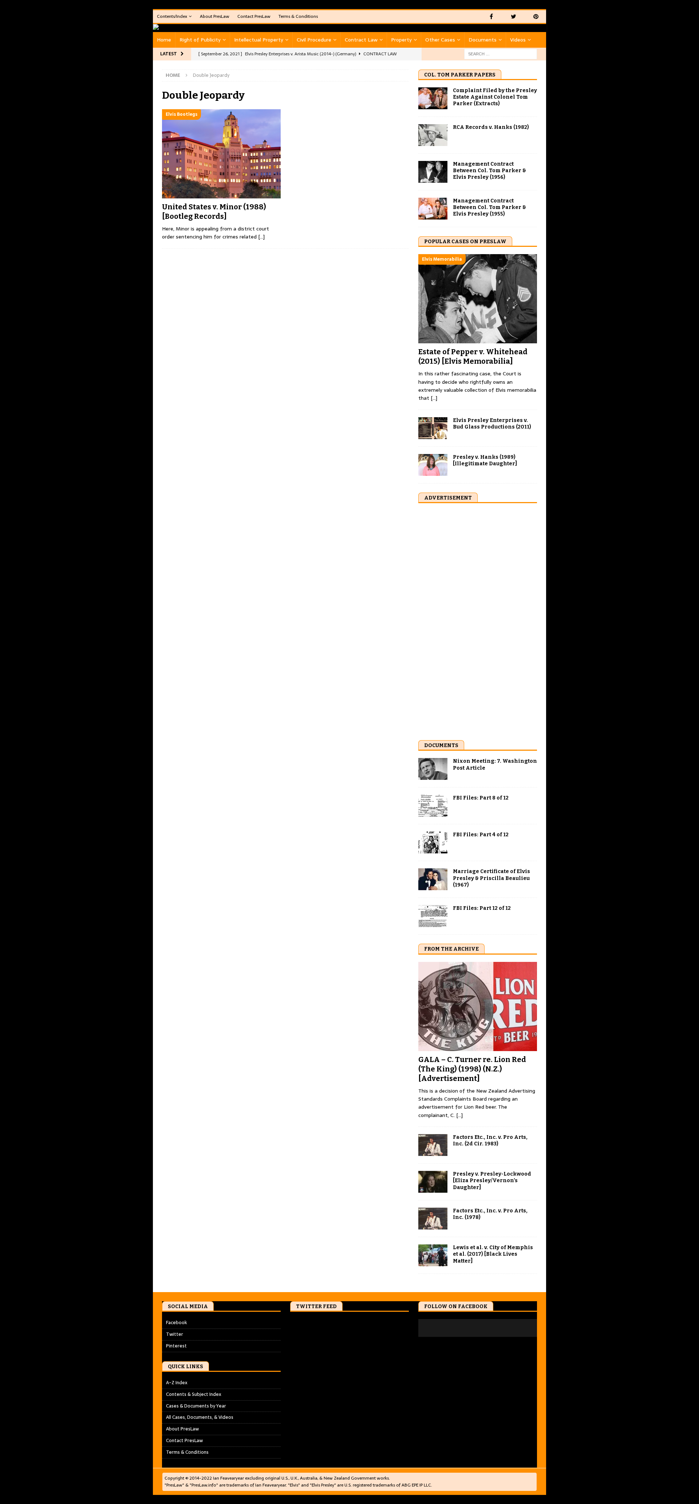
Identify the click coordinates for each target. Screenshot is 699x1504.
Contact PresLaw (253, 16)
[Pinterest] (535, 16)
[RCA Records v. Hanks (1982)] (432, 135)
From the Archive (451, 949)
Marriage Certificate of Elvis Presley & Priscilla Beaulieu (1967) (491, 878)
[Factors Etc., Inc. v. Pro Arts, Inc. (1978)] (432, 1218)
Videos (518, 40)
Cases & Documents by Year (196, 1406)
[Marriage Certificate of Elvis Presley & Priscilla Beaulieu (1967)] (432, 879)
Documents (483, 40)
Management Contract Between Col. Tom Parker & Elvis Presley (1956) (489, 170)
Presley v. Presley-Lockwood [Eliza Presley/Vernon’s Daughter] (492, 1180)
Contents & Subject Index (193, 1394)
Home (164, 40)
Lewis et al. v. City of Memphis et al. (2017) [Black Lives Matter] (493, 1254)
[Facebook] (491, 16)
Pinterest (176, 1346)
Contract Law (361, 40)
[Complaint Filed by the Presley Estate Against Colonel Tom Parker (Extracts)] (432, 98)
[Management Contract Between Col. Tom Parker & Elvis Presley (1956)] (432, 172)
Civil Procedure (314, 40)
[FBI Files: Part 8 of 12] (432, 806)
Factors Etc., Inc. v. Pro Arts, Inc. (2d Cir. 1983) (490, 1140)
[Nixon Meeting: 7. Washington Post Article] (432, 769)
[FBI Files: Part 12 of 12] (432, 916)
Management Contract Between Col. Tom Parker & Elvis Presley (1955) (489, 207)
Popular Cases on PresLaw (465, 241)
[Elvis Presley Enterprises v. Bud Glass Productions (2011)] (432, 428)
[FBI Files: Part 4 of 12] (432, 842)
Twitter (174, 1334)
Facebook (176, 1322)
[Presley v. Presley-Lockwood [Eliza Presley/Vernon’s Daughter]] (432, 1182)
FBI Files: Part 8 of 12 (481, 798)
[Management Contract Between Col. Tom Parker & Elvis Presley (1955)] (432, 209)
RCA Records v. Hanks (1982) (491, 127)
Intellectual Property (258, 40)
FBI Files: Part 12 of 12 (482, 908)
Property (401, 40)
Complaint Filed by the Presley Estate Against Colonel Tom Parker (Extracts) (495, 97)
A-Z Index (176, 1382)
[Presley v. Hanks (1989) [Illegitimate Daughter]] (432, 465)
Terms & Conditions (298, 16)
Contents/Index (172, 16)
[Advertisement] (473, 619)
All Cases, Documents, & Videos (199, 1417)
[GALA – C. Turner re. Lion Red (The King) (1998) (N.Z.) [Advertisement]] (477, 1006)
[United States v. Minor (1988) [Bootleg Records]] (221, 153)
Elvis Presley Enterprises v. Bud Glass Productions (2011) (492, 423)
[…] (261, 237)
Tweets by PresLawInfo (315, 1322)
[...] (434, 398)
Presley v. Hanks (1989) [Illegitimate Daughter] (485, 460)
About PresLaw (214, 16)
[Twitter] (513, 16)
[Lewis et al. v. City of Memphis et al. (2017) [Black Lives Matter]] (432, 1255)
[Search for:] (500, 54)
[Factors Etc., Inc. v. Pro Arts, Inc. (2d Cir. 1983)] (432, 1145)
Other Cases (440, 40)
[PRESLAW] (167, 28)
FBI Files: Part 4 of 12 (481, 835)
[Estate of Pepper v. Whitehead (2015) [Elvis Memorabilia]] (477, 298)
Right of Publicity (200, 40)
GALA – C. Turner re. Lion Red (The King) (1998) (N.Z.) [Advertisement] (472, 1069)
